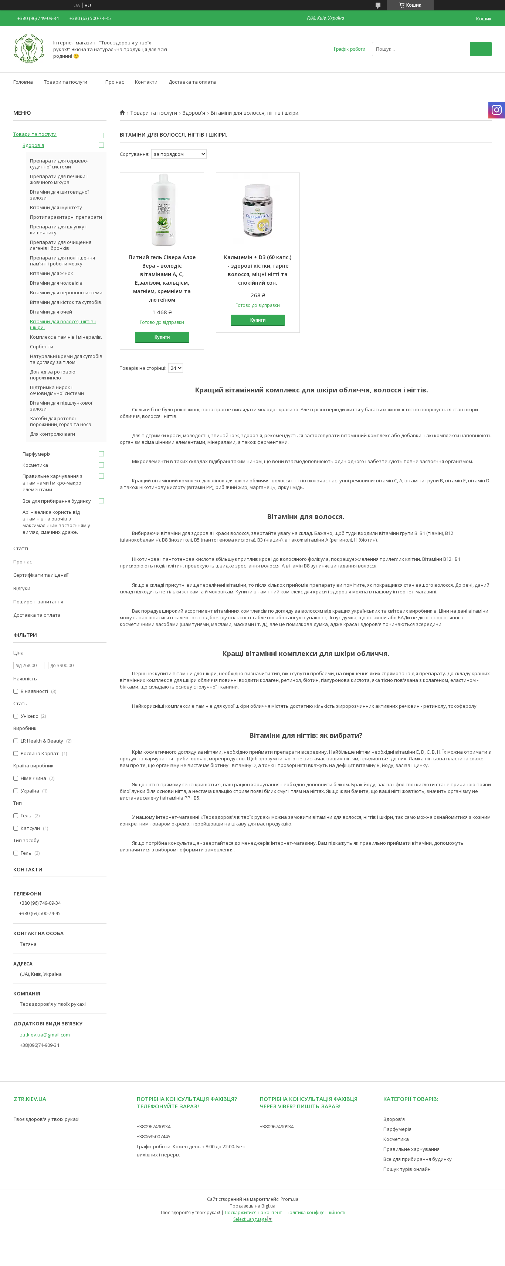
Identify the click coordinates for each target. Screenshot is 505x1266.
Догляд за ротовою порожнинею (52, 374)
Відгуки (21, 588)
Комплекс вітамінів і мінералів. (66, 337)
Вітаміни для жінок (51, 273)
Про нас (114, 81)
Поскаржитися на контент (253, 1212)
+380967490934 (153, 1126)
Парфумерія (37, 454)
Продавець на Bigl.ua (252, 1206)
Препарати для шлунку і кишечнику (58, 229)
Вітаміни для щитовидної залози (59, 194)
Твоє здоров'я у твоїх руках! (46, 1119)
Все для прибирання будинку (57, 501)
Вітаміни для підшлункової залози (61, 405)
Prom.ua (289, 1199)
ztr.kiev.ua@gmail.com (45, 1035)
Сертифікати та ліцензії (40, 575)
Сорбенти (41, 346)
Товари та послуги (65, 81)
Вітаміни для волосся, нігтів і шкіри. (63, 324)
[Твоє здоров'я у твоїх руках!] (29, 62)
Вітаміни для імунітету (56, 207)
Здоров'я (194, 113)
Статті (20, 548)
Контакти (146, 81)
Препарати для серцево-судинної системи (59, 163)
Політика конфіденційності (316, 1212)
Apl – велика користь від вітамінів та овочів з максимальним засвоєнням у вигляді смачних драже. (56, 522)
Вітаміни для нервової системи (66, 292)
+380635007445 (153, 1136)
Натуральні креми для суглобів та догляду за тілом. (66, 359)
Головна (23, 81)
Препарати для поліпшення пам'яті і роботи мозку (62, 260)
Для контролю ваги (52, 434)
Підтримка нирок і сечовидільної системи (57, 390)
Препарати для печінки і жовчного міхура (59, 179)
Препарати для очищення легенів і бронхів (60, 245)
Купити (162, 337)
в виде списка (489, 154)
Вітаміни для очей (51, 311)
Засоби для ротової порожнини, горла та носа (60, 421)
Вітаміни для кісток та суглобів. (66, 302)
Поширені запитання (38, 601)
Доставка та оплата (192, 81)
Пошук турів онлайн (407, 1169)
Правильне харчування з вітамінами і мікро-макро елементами (52, 483)
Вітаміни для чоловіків (56, 282)
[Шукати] (481, 49)
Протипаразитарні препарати (66, 217)
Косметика (35, 465)
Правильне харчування (411, 1149)
